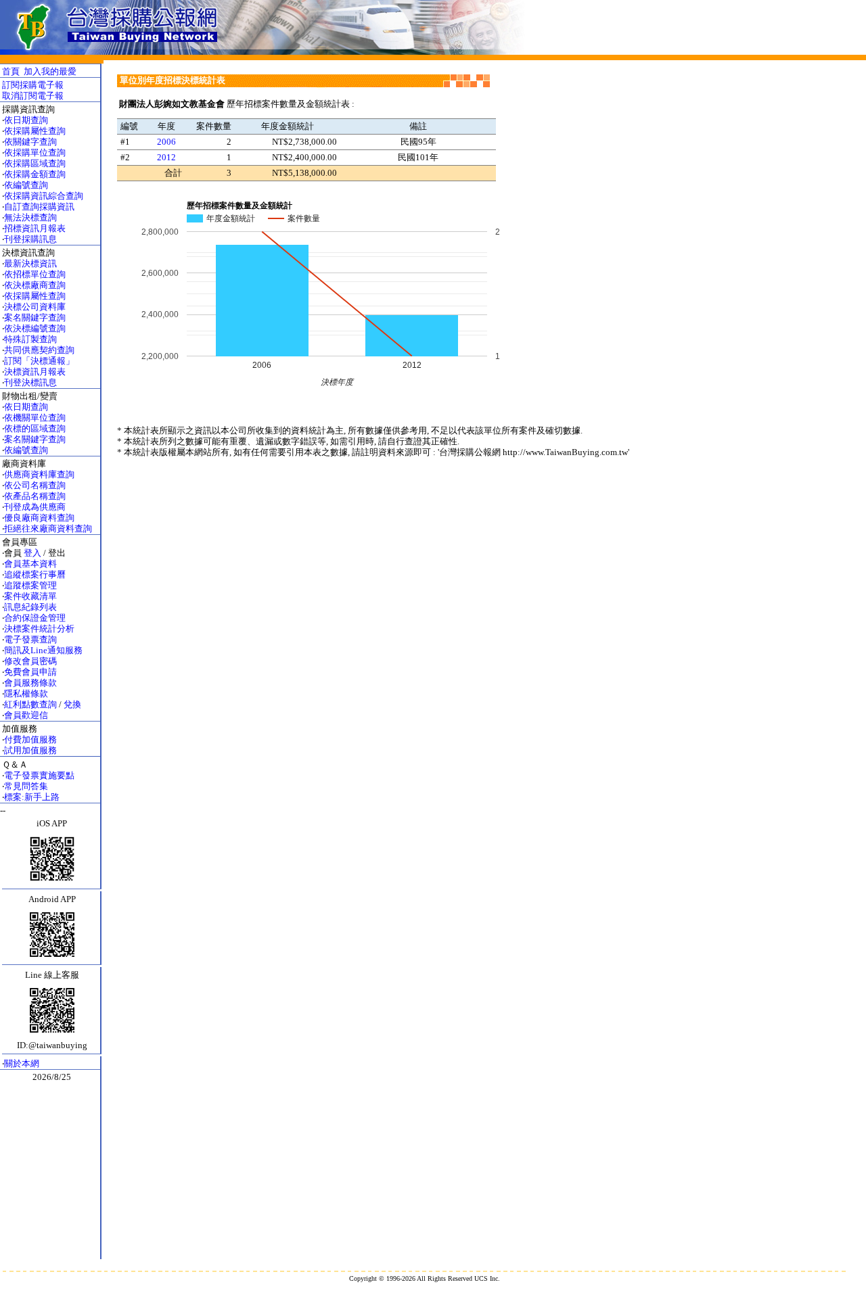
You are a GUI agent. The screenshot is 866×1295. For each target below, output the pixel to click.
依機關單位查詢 (35, 418)
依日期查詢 (26, 120)
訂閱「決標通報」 (39, 361)
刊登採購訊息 (30, 239)
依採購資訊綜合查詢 (43, 196)
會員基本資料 (30, 564)
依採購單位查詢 (35, 152)
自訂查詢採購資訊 (39, 207)
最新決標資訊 (30, 263)
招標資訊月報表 (35, 228)
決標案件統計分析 (39, 628)
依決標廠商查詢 (35, 285)
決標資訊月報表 (35, 372)
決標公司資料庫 (35, 307)
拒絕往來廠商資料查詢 (48, 528)
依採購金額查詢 (35, 174)
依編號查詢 (26, 185)
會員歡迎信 (26, 715)
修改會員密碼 (30, 661)
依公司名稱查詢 (35, 485)
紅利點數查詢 (30, 704)
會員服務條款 (30, 683)
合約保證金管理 (35, 618)
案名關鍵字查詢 (35, 317)
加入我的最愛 (50, 71)
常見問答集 (26, 786)
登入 (32, 553)
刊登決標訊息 (30, 382)
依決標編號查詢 (35, 328)
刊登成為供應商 (35, 507)
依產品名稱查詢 (35, 496)
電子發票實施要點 (39, 775)
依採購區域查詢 (35, 163)
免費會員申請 (30, 672)
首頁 (11, 71)
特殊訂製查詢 (30, 339)
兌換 (72, 704)
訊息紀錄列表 (30, 607)
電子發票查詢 (30, 639)
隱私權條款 (26, 693)
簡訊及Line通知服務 (43, 650)
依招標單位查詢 (35, 274)
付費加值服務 (30, 739)
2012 (166, 157)
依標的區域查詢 (35, 428)
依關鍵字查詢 (30, 142)
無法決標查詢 (30, 217)
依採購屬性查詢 (35, 131)
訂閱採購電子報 (33, 85)
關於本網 (21, 1063)
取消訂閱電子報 (33, 96)
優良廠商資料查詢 (39, 518)
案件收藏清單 (30, 596)
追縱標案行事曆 (35, 574)
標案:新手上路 (32, 797)
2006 (166, 142)
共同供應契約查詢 (39, 350)
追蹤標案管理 (30, 585)
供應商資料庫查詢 (39, 474)
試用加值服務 (30, 750)
